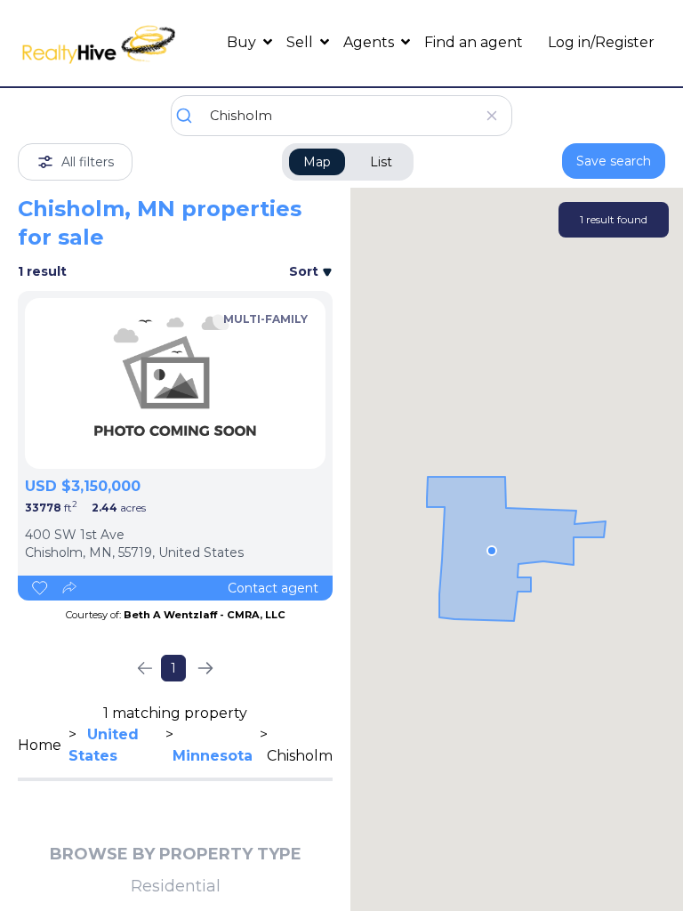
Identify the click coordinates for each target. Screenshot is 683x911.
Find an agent (473, 42)
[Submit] (191, 115)
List (381, 162)
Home (39, 745)
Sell (301, 42)
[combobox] (341, 115)
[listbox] (175, 383)
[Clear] (491, 115)
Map (317, 162)
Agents (370, 42)
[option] (175, 383)
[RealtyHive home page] (99, 43)
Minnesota (213, 755)
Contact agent (273, 588)
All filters (87, 162)
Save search (613, 161)
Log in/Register (601, 42)
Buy (243, 42)
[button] (491, 550)
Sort (305, 271)
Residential (176, 886)
